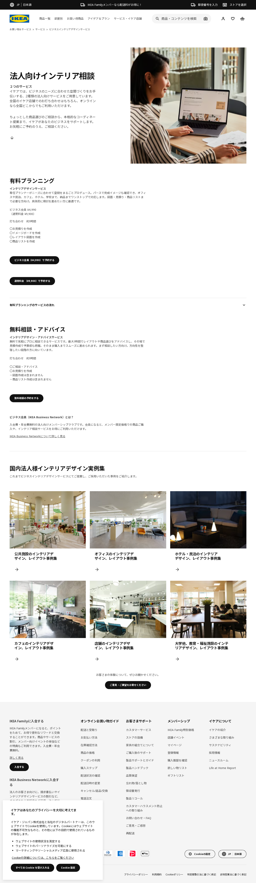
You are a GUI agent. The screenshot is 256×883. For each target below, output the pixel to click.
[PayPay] (133, 853)
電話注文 (86, 798)
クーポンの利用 (90, 760)
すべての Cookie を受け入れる (32, 867)
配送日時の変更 (90, 783)
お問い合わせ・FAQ (138, 818)
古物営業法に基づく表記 (233, 874)
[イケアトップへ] (19, 19)
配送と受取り (89, 730)
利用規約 (157, 874)
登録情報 (173, 753)
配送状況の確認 (90, 775)
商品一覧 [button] (44, 18)
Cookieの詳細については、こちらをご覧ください (43, 858)
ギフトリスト (176, 775)
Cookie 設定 (68, 867)
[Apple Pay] (145, 853)
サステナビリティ (220, 745)
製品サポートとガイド (140, 760)
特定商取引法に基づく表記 (201, 874)
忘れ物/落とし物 (136, 783)
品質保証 (131, 775)
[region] (53, 840)
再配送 (130, 833)
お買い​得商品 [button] (75, 18)
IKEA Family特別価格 (181, 730)
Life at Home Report (222, 768)
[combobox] (177, 18)
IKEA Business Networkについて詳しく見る (37, 436)
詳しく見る (17, 758)
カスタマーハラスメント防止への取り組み (144, 808)
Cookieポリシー (174, 874)
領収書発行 (133, 791)
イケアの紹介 (217, 730)
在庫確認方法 (89, 745)
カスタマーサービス (138, 730)
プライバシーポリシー (136, 874)
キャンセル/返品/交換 (94, 791)
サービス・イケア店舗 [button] (128, 18)
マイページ (175, 745)
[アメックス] (120, 853)
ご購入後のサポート (138, 753)
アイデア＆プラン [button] (99, 18)
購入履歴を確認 (177, 760)
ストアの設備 (134, 737)
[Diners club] (108, 853)
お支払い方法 (89, 737)
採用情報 (214, 753)
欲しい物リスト (177, 768)
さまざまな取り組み (221, 737)
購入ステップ (89, 768)
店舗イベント (176, 737)
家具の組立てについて (140, 745)
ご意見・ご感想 (136, 826)
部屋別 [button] (58, 18)
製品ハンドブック (137, 768)
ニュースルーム (218, 760)
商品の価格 (88, 753)
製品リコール (134, 798)
